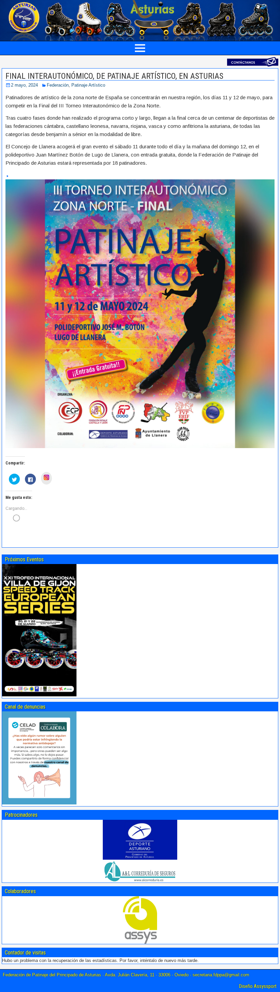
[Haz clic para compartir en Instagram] (46, 478)
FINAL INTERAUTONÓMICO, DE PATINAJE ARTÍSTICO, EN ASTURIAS (114, 76)
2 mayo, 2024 (24, 85)
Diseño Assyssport (258, 986)
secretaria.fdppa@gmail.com (221, 974)
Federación (58, 85)
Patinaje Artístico (88, 85)
